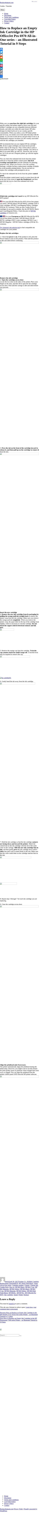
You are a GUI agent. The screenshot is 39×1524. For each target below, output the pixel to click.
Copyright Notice (10, 19)
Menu (2, 10)
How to (11, 1287)
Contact (6, 23)
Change (26, 1285)
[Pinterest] (19, 65)
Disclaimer (7, 15)
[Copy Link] (19, 71)
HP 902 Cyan (29, 1287)
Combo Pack (4, 1287)
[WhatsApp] (19, 60)
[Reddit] (19, 57)
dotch (7, 1281)
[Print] (19, 73)
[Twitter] (19, 52)
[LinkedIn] (19, 68)
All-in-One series (5, 1285)
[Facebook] (19, 49)
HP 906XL (12, 1293)
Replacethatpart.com (6, 2)
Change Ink (34, 1285)
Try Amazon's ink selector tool (10, 227)
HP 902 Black (19, 1287)
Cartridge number (18, 1285)
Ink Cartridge (8, 1295)
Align (36, 1283)
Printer (21, 1295)
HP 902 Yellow (14, 1289)
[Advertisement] (19, 99)
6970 (16, 1283)
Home (6, 13)
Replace (26, 1295)
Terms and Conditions (11, 17)
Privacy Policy (9, 21)
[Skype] (19, 62)
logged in (12, 1304)
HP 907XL (20, 1293)
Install (16, 1295)
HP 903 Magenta (9, 1291)
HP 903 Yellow (21, 1291)
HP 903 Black (24, 1289)
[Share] (19, 76)
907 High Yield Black (26, 1283)
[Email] (19, 54)
